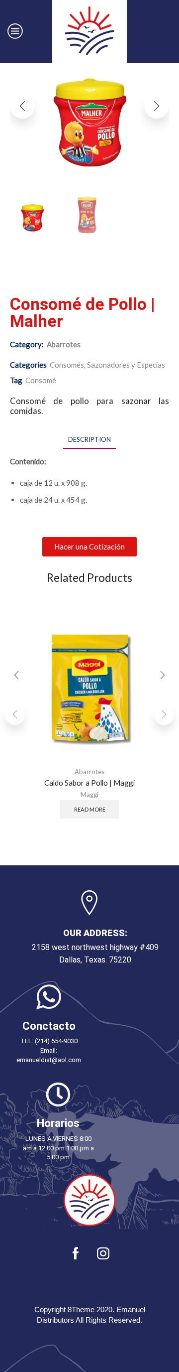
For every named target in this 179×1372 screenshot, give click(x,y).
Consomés (67, 364)
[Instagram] (103, 1253)
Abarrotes (64, 344)
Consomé (40, 380)
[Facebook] (76, 1253)
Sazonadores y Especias (126, 364)
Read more (89, 809)
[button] (22, 106)
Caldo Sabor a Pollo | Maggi (89, 782)
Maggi (89, 795)
